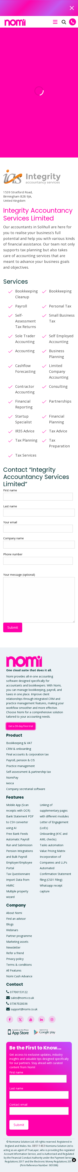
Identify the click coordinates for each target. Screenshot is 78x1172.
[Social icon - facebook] (9, 1019)
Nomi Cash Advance (19, 976)
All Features (13, 970)
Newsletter (13, 947)
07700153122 (19, 992)
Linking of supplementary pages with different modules (54, 810)
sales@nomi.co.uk (22, 998)
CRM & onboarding (18, 749)
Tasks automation (51, 845)
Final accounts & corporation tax (27, 754)
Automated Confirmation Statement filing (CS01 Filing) (55, 874)
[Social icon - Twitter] (20, 1019)
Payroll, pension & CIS (20, 760)
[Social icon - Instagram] (52, 1019)
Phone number (12, 554)
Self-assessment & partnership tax (28, 772)
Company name (13, 538)
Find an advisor (16, 919)
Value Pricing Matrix (52, 851)
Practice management (20, 766)
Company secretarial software (25, 789)
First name (10, 490)
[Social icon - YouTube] (30, 1019)
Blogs (10, 924)
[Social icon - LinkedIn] (41, 1019)
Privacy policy (15, 959)
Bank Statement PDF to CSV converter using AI (20, 822)
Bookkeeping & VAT (19, 743)
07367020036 (19, 1003)
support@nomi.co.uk (24, 1009)
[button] (55, 22)
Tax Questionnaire (18, 874)
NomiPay (12, 777)
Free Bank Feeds (17, 834)
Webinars (12, 930)
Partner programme (19, 936)
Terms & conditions (19, 965)
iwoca (10, 783)
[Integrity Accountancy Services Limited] (32, 182)
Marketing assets (17, 942)
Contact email (18, 1104)
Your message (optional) (19, 575)
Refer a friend (15, 953)
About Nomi (14, 913)
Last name (10, 506)
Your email (10, 522)
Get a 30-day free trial (20, 726)
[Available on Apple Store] (18, 1032)
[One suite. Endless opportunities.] (25, 661)
